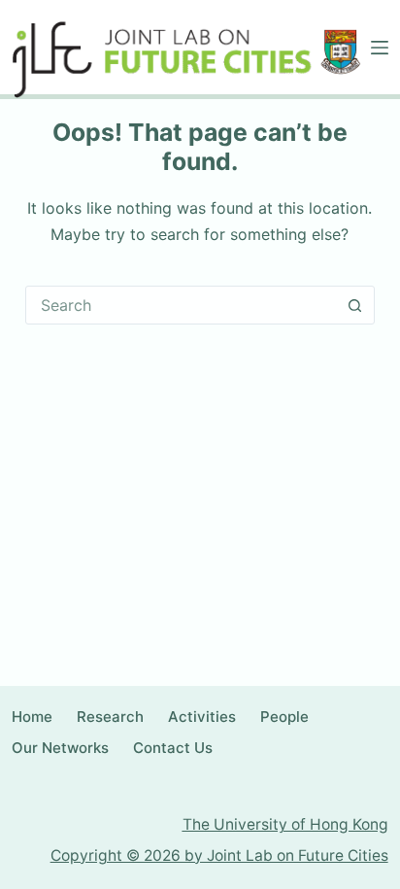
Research (110, 716)
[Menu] (379, 47)
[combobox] (181, 305)
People (284, 716)
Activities (202, 716)
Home (32, 716)
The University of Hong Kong (285, 824)
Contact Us (173, 747)
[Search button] (355, 305)
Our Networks (60, 747)
